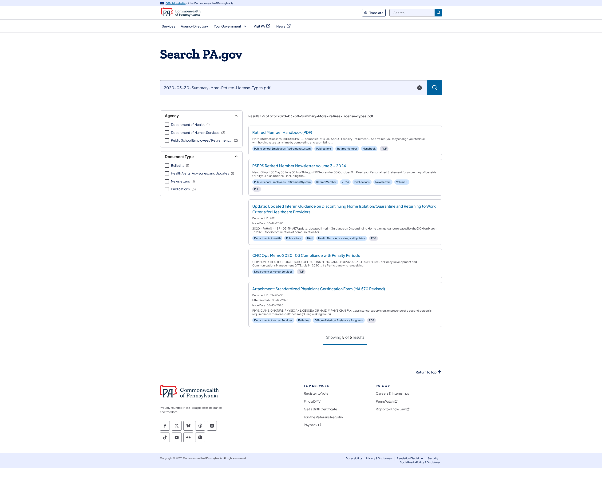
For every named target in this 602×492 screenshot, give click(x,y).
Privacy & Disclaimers (379, 458)
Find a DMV (312, 401)
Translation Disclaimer (410, 458)
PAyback (310, 425)
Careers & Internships (392, 393)
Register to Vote (316, 393)
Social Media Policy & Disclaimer (420, 462)
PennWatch (385, 401)
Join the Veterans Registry (323, 417)
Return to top (426, 372)
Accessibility (354, 458)
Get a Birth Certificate (320, 409)
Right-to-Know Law (391, 409)
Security (433, 458)
